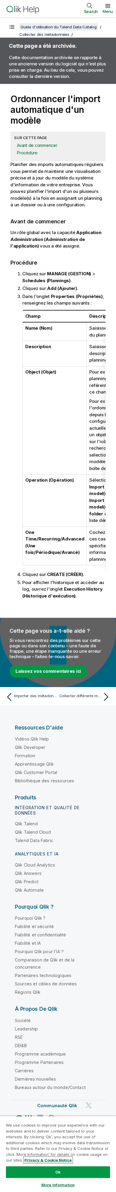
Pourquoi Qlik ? (30, 918)
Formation (25, 755)
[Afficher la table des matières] (11, 27)
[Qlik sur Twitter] (88, 1105)
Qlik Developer (30, 747)
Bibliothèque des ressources (44, 780)
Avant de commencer (37, 145)
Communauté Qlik (57, 1105)
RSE (19, 1037)
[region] (58, 1154)
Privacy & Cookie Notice (48, 1160)
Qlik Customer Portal (36, 772)
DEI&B (21, 1045)
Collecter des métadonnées (44, 34)
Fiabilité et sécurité (34, 926)
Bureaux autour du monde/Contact (50, 1087)
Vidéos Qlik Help (32, 738)
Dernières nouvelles (35, 1079)
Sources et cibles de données (46, 983)
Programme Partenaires (39, 1062)
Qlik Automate (29, 890)
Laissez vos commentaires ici (48, 671)
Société (23, 1020)
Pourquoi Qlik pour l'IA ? (39, 951)
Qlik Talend (26, 823)
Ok (58, 1172)
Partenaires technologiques (43, 975)
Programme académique (40, 1053)
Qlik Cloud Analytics (35, 864)
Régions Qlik (27, 992)
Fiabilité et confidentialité (40, 934)
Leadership (26, 1028)
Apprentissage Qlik (34, 763)
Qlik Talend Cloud (33, 832)
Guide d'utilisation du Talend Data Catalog (59, 26)
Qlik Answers (28, 873)
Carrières (24, 1070)
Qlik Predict (26, 881)
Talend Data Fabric (34, 840)
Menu (108, 11)
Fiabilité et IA (28, 943)
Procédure (27, 152)
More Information (58, 1184)
